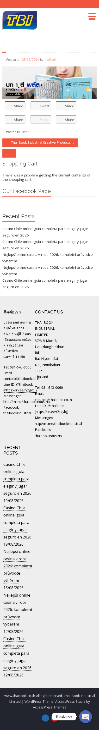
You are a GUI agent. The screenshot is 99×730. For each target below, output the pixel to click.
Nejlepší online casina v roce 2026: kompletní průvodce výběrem (17, 566)
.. (7, 153)
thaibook (50, 59)
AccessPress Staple (70, 701)
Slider (24, 132)
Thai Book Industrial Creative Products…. (42, 142)
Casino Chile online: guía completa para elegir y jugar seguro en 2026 (17, 479)
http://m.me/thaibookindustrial (26, 401)
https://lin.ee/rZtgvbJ (20, 390)
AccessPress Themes (49, 707)
